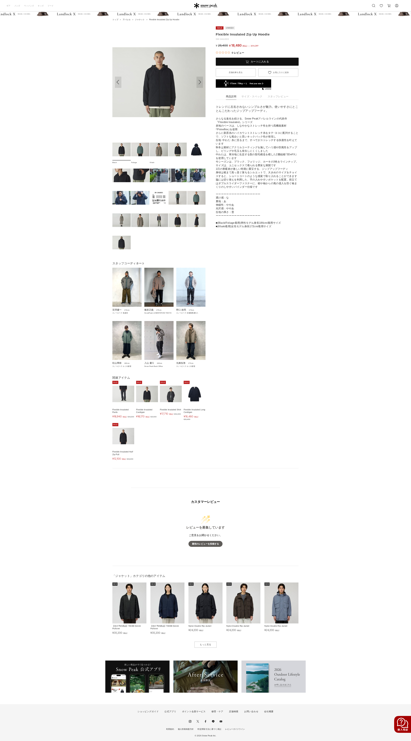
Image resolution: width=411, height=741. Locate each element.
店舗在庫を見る (236, 72)
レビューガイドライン (235, 729)
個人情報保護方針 (186, 729)
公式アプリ (170, 711)
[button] (200, 82)
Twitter (197, 721)
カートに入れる (260, 61)
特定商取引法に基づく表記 (209, 729)
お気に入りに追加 (281, 72)
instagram (190, 721)
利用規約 (170, 729)
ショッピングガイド (148, 711)
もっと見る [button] (205, 644)
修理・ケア (217, 711)
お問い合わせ (251, 711)
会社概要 (269, 711)
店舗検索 (233, 711)
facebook (205, 721)
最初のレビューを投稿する (205, 543)
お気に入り (381, 7)
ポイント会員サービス (194, 711)
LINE (213, 721)
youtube (220, 721)
